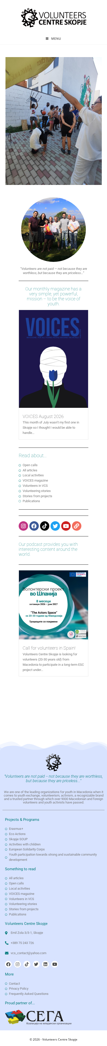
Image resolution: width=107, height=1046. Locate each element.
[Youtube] (66, 526)
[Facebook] (34, 526)
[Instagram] (23, 526)
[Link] (76, 526)
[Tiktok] (45, 526)
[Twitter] (55, 526)
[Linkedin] (45, 964)
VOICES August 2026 (43, 416)
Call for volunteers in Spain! (49, 648)
